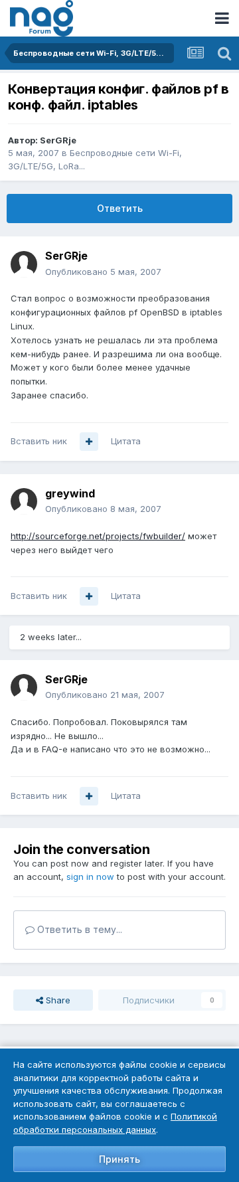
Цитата (126, 441)
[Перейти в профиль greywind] (24, 501)
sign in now (90, 876)
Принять (119, 1159)
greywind (70, 493)
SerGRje (58, 140)
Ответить (120, 208)
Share (56, 1000)
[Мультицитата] (89, 441)
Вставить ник (39, 441)
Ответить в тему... (78, 929)
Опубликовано (103, 271)
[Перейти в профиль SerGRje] (24, 264)
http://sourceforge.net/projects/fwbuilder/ (98, 536)
